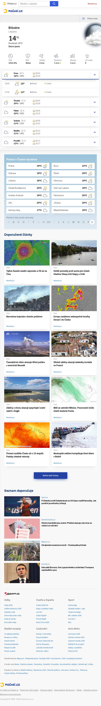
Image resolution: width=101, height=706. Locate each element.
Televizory (83, 670)
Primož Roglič (41, 619)
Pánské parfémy (22, 673)
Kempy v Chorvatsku (43, 634)
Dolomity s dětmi (42, 651)
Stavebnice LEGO (39, 670)
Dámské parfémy (53, 670)
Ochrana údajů (46, 690)
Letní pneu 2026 (74, 634)
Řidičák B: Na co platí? (76, 644)
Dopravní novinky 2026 (76, 641)
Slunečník (46, 664)
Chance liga (72, 605)
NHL (69, 622)
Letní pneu (65, 670)
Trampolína (38, 664)
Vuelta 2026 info (42, 605)
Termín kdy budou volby (12, 615)
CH (48, 222)
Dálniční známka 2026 (76, 637)
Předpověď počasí (31, 658)
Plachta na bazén (26, 664)
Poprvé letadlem (42, 637)
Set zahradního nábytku (68, 664)
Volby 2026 (8, 605)
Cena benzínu (56, 658)
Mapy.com (20, 658)
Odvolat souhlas (90, 690)
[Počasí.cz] (13, 11)
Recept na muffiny (10, 637)
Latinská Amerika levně (44, 648)
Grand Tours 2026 (42, 622)
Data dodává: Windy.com (64, 690)
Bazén (16, 664)
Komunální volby (10, 622)
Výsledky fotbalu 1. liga (76, 609)
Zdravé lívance (9, 641)
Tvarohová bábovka (11, 644)
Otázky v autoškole (75, 648)
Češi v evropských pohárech (72, 658)
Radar (79, 690)
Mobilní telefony (26, 670)
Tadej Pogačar (41, 615)
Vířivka (90, 664)
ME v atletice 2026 (74, 615)
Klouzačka (55, 664)
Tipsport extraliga (74, 612)
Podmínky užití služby (29, 690)
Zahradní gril (82, 664)
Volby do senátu (10, 619)
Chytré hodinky (9, 673)
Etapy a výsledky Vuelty (44, 609)
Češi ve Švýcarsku (42, 644)
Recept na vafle (10, 648)
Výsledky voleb (9, 612)
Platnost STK (73, 651)
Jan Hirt (39, 612)
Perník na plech (9, 651)
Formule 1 (71, 619)
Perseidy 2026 (44, 658)
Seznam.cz (92, 4)
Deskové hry (74, 670)
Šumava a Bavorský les (44, 641)
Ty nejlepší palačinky (11, 634)
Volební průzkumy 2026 (12, 609)
